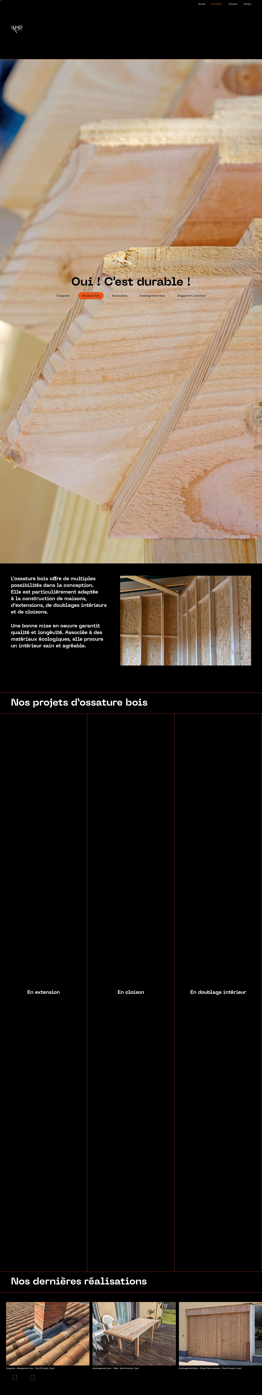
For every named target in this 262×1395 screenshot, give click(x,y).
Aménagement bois (152, 295)
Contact (247, 4)
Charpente (63, 295)
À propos (233, 4)
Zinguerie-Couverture (191, 295)
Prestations (217, 4)
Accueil (201, 4)
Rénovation (119, 295)
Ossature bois (91, 295)
